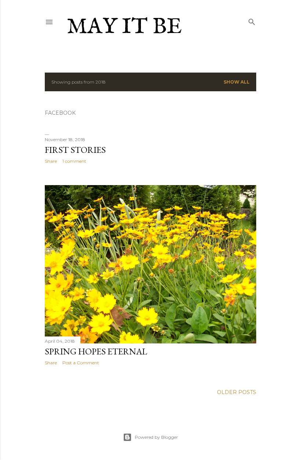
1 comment (74, 161)
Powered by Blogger (156, 437)
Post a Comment (80, 362)
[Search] (251, 20)
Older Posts (236, 392)
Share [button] (51, 161)
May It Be (124, 27)
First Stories (75, 149)
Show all (237, 82)
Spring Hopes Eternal (96, 351)
